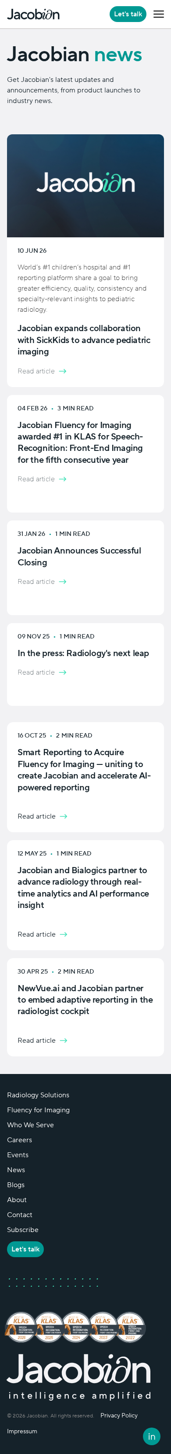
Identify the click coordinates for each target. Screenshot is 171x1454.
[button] (158, 14)
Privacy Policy (119, 1416)
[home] (33, 14)
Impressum (22, 1432)
